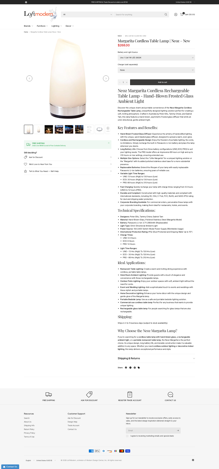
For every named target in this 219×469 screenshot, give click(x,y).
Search (27, 418)
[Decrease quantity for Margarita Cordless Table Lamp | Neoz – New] (120, 82)
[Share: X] (130, 367)
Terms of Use (29, 437)
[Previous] (29, 78)
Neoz (120, 36)
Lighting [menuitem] (55, 26)
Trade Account (73, 425)
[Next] (106, 78)
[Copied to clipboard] (138, 367)
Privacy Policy (29, 433)
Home (26, 32)
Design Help (72, 422)
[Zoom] (106, 39)
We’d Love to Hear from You (40, 164)
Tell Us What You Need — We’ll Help (44, 171)
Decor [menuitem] (68, 26)
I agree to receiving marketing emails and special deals (152, 436)
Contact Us (72, 429)
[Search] (166, 14)
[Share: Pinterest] (134, 367)
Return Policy (29, 429)
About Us (27, 422)
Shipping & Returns (129, 358)
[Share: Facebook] (126, 367)
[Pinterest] (26, 2)
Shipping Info (29, 425)
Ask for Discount (36, 157)
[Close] (109, 143)
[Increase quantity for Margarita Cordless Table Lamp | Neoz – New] (127, 82)
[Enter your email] (177, 430)
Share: (120, 367)
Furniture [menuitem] (41, 26)
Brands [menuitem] (27, 26)
